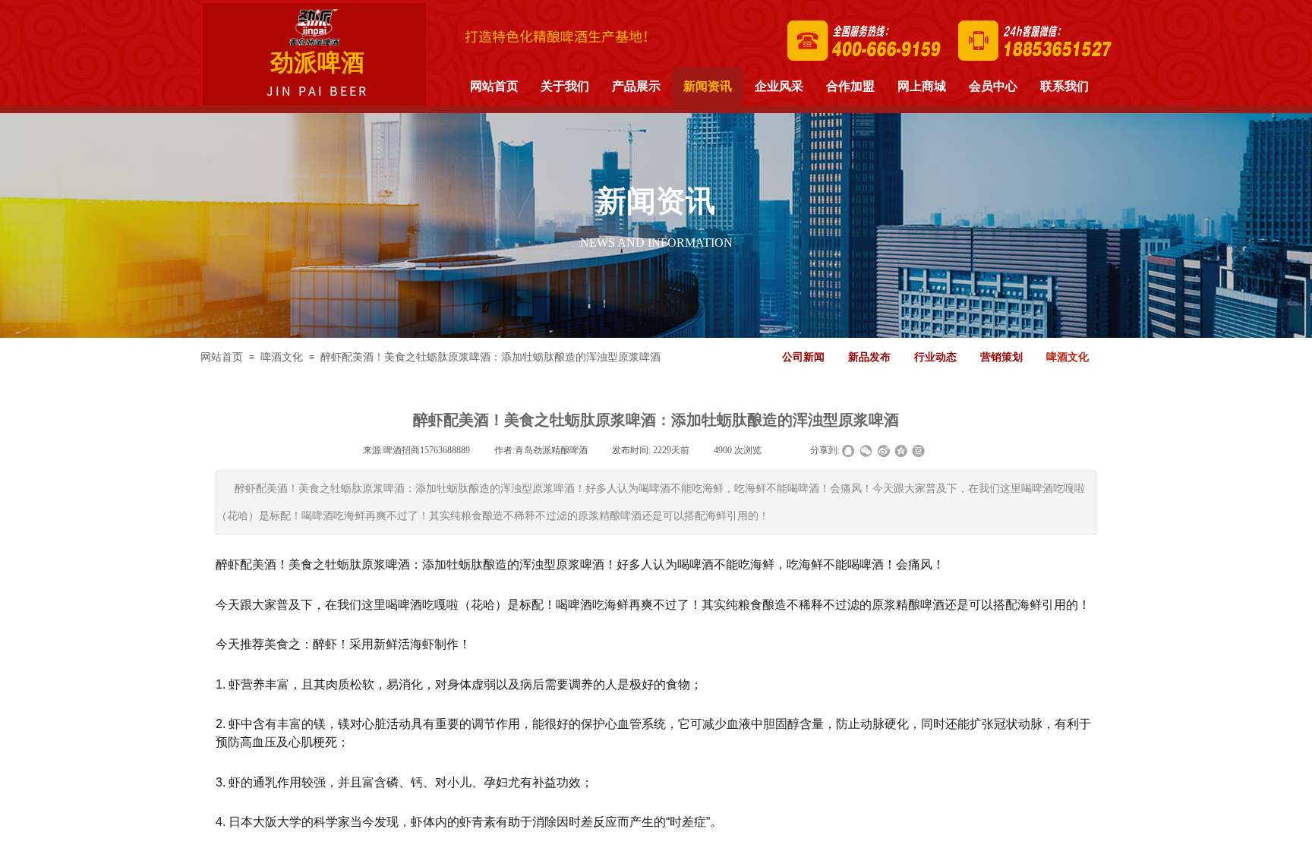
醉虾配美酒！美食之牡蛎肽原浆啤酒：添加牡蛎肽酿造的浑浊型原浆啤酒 (490, 357)
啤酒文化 (281, 357)
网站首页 (221, 357)
